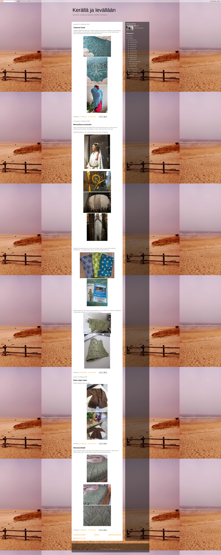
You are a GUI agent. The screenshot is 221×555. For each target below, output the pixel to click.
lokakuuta (132, 44)
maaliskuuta (133, 68)
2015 (129, 38)
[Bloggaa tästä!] (101, 117)
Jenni (137, 25)
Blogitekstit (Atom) (81, 538)
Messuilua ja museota (82, 124)
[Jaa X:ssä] (103, 117)
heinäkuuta (132, 51)
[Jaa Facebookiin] (104, 117)
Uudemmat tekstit (79, 535)
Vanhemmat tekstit (114, 535)
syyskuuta (132, 46)
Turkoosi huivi (79, 28)
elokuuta (132, 48)
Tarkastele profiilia (138, 28)
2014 (129, 75)
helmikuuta (132, 70)
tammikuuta (133, 73)
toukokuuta (133, 55)
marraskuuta (133, 42)
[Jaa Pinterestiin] (106, 117)
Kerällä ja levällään (94, 10)
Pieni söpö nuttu (80, 380)
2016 (129, 36)
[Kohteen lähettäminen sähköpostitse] (99, 117)
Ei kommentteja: (92, 116)
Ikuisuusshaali (79, 448)
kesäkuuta (132, 53)
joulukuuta (132, 40)
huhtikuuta (132, 57)
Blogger (119, 549)
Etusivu (96, 535)
